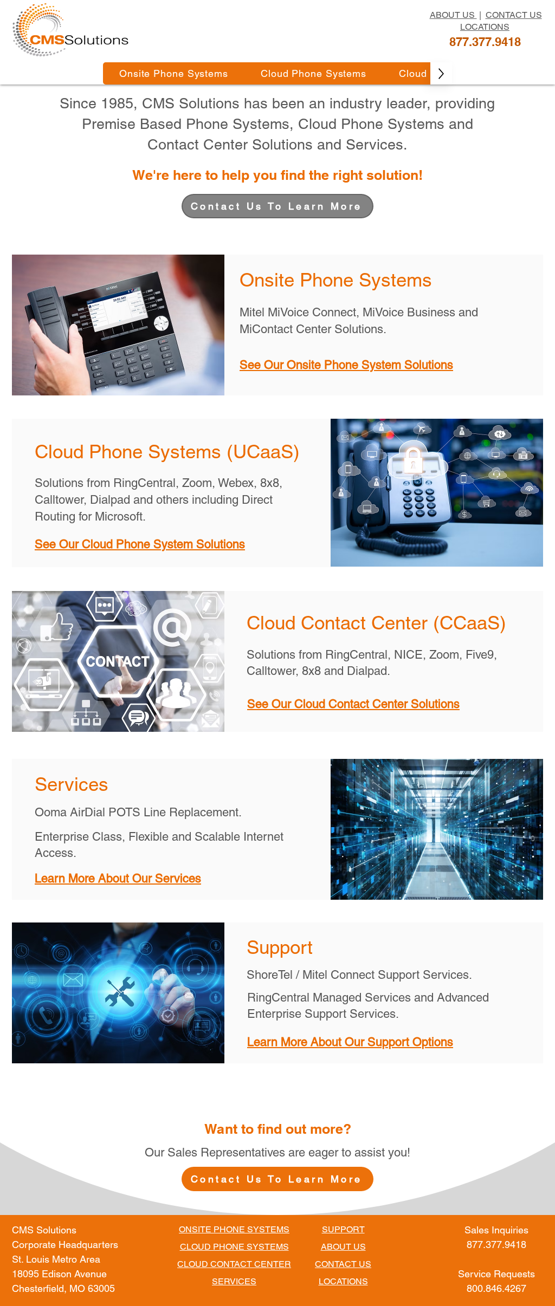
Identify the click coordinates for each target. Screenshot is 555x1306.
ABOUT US (453, 15)
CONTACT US (514, 15)
